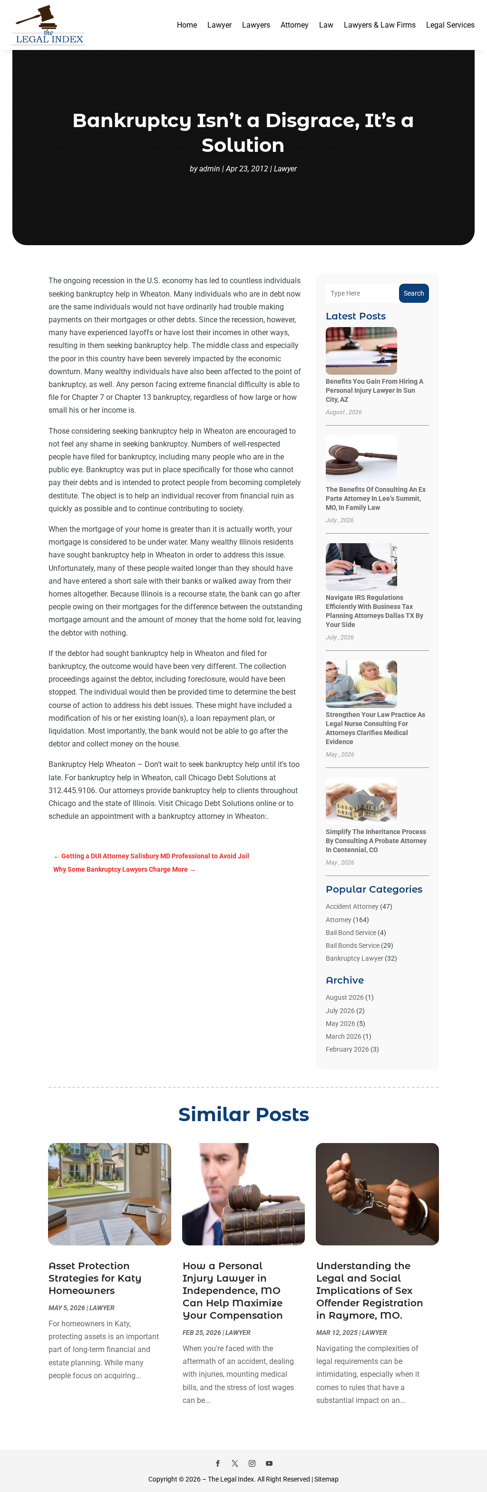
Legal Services (450, 25)
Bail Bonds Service (353, 945)
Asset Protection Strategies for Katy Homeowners (95, 1278)
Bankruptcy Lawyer (354, 958)
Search (414, 293)
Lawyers (256, 25)
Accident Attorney (352, 906)
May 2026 (340, 1023)
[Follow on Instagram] (252, 1463)
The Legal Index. (232, 1479)
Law (326, 25)
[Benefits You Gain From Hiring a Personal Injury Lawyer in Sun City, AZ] (361, 351)
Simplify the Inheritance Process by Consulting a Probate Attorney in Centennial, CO (376, 841)
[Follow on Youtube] (269, 1463)
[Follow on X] (235, 1463)
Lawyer (219, 25)
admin (209, 168)
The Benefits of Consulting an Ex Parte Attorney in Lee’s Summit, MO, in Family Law (376, 498)
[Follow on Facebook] (217, 1463)
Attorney (295, 25)
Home (187, 25)
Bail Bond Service (351, 932)
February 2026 (347, 1049)
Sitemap (326, 1479)
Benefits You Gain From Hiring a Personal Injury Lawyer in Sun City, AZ (374, 390)
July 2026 (340, 1011)
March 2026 (343, 1036)
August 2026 (345, 997)
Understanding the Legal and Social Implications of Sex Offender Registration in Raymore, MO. (369, 1290)
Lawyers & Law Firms (380, 25)
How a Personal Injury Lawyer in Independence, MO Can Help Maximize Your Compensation (233, 1290)
